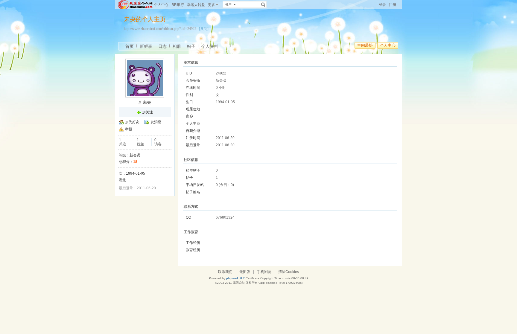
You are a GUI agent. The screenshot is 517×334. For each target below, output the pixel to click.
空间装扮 (365, 45)
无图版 (244, 272)
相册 (177, 46)
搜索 (263, 4)
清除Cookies (288, 272)
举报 (128, 129)
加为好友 (132, 122)
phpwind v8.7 (235, 278)
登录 (382, 5)
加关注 (147, 112)
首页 (129, 46)
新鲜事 (146, 46)
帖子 (191, 46)
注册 (392, 5)
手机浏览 (264, 272)
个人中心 (161, 5)
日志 (162, 46)
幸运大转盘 (196, 5)
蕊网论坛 (239, 282)
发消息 (155, 122)
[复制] (204, 29)
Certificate (252, 278)
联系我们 (225, 272)
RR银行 (177, 5)
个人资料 (209, 46)
